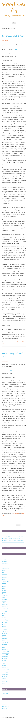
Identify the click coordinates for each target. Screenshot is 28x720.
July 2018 (4, 601)
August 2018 (4, 599)
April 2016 (4, 626)
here (16, 49)
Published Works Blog (14, 7)
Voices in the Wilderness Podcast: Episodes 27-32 (12, 536)
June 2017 (4, 613)
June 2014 (4, 645)
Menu (14, 22)
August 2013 (4, 658)
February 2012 (5, 681)
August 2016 (4, 622)
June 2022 (4, 584)
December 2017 (5, 608)
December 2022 (5, 581)
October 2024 (5, 567)
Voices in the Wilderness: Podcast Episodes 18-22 (12, 540)
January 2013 (4, 667)
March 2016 (4, 628)
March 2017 (4, 617)
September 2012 (5, 674)
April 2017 (4, 615)
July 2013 (4, 660)
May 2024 (4, 570)
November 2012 (5, 671)
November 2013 (5, 653)
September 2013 (5, 656)
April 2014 (4, 647)
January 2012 (4, 683)
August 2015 (4, 633)
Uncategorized (16, 341)
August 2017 (4, 611)
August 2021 (4, 586)
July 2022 (4, 583)
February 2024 (5, 576)
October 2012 (5, 672)
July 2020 (4, 592)
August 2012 (4, 676)
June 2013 (4, 662)
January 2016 (4, 629)
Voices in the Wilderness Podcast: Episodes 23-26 (12, 538)
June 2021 (4, 588)
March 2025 (4, 561)
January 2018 (4, 606)
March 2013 (4, 665)
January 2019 (4, 595)
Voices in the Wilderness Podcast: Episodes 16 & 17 (13, 542)
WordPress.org (5, 708)
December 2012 (5, 669)
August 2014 (4, 644)
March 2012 (4, 680)
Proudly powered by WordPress (8, 717)
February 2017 (5, 619)
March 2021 (4, 590)
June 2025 (4, 559)
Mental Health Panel (6, 535)
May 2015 (4, 637)
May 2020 (4, 593)
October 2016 (5, 620)
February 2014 (5, 649)
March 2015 (4, 638)
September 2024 (5, 568)
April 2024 (4, 572)
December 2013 (5, 651)
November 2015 (5, 631)
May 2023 (4, 579)
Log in (3, 703)
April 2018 (4, 602)
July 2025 (4, 558)
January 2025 (4, 563)
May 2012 (4, 678)
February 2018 (5, 604)
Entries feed (4, 704)
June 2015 (4, 635)
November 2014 (5, 642)
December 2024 (5, 565)
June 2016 (4, 624)
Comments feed (5, 706)
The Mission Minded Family (13, 36)
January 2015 (4, 640)
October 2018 (5, 597)
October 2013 (5, 654)
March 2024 (4, 574)
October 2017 (5, 610)
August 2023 (4, 577)
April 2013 (4, 663)
